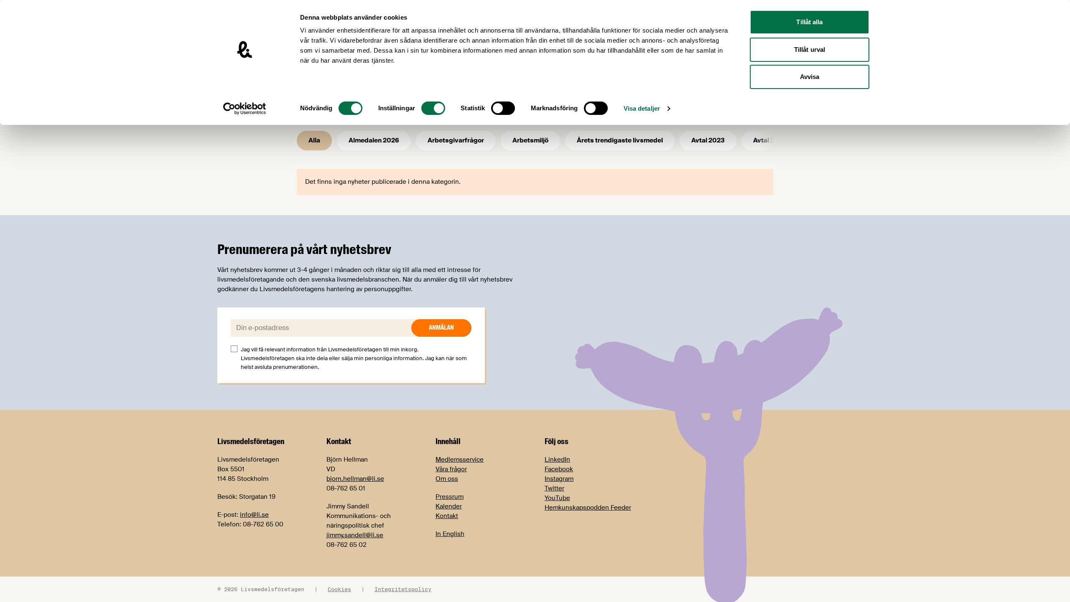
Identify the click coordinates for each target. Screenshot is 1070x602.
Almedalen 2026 (374, 140)
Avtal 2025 (770, 140)
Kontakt (447, 516)
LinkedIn (557, 459)
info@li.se (254, 515)
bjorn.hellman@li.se (355, 479)
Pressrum (450, 497)
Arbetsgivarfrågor (456, 140)
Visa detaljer (642, 108)
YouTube (557, 498)
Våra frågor (451, 469)
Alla (314, 140)
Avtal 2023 (708, 140)
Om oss (447, 479)
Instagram (559, 479)
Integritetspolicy (402, 589)
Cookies (339, 589)
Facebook (559, 469)
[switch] (433, 108)
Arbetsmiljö (530, 140)
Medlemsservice (460, 459)
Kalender (449, 506)
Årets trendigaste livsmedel (620, 140)
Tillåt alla (809, 21)
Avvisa (810, 76)
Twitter (554, 488)
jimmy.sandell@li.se (354, 535)
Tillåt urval (809, 49)
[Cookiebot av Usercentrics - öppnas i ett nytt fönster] (244, 108)
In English (450, 534)
